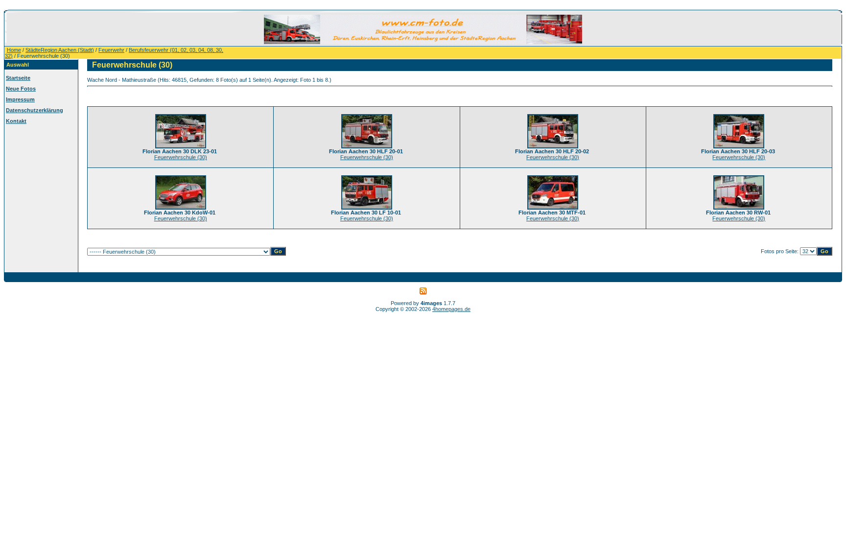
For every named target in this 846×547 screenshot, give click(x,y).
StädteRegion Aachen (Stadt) (59, 50)
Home (14, 50)
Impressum (20, 99)
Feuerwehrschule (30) (180, 157)
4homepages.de (451, 309)
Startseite (18, 78)
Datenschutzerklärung (34, 110)
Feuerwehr (111, 50)
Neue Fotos (21, 89)
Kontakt (16, 121)
